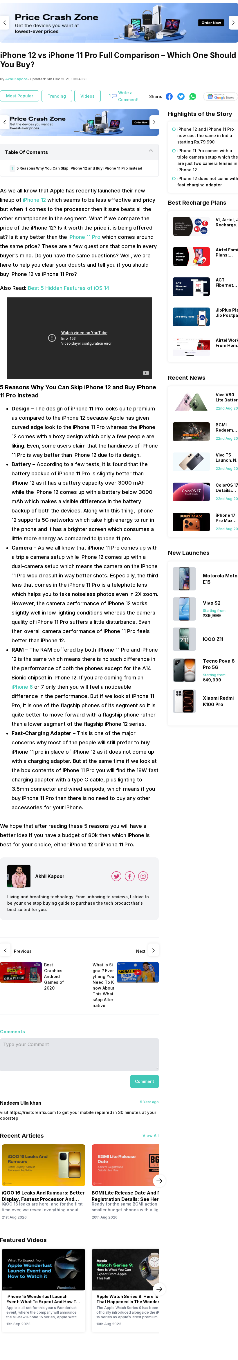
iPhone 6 (22, 687)
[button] (144, 1081)
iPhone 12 (34, 200)
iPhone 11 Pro (84, 237)
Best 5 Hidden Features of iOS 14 (68, 288)
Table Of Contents (26, 152)
